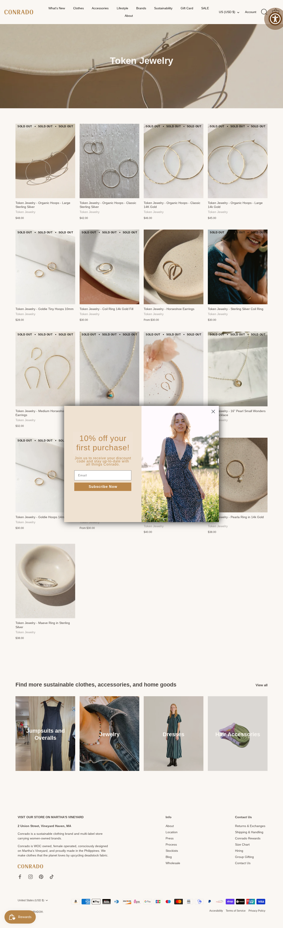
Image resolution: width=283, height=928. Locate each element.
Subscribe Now (103, 487)
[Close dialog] (213, 411)
